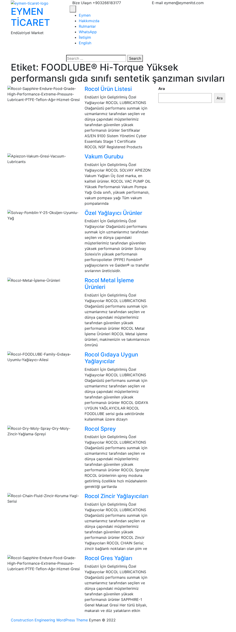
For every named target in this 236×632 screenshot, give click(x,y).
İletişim (85, 37)
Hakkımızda (89, 20)
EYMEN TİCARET (30, 17)
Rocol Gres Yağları (108, 558)
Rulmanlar (87, 26)
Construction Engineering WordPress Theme (49, 620)
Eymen (85, 15)
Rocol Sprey (100, 428)
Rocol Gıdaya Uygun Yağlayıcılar (111, 358)
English (85, 43)
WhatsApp (88, 32)
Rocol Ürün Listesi (108, 89)
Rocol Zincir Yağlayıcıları (116, 496)
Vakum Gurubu (104, 156)
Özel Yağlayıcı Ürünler (113, 213)
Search (135, 58)
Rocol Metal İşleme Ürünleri (109, 283)
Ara (161, 88)
